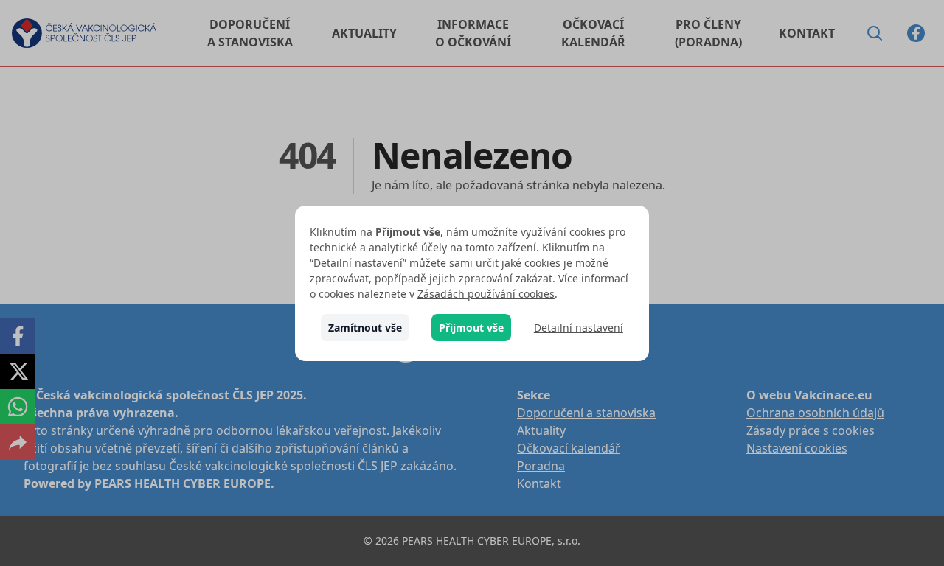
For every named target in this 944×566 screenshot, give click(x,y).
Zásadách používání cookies (486, 294)
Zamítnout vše (365, 328)
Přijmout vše (471, 328)
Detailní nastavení (578, 328)
